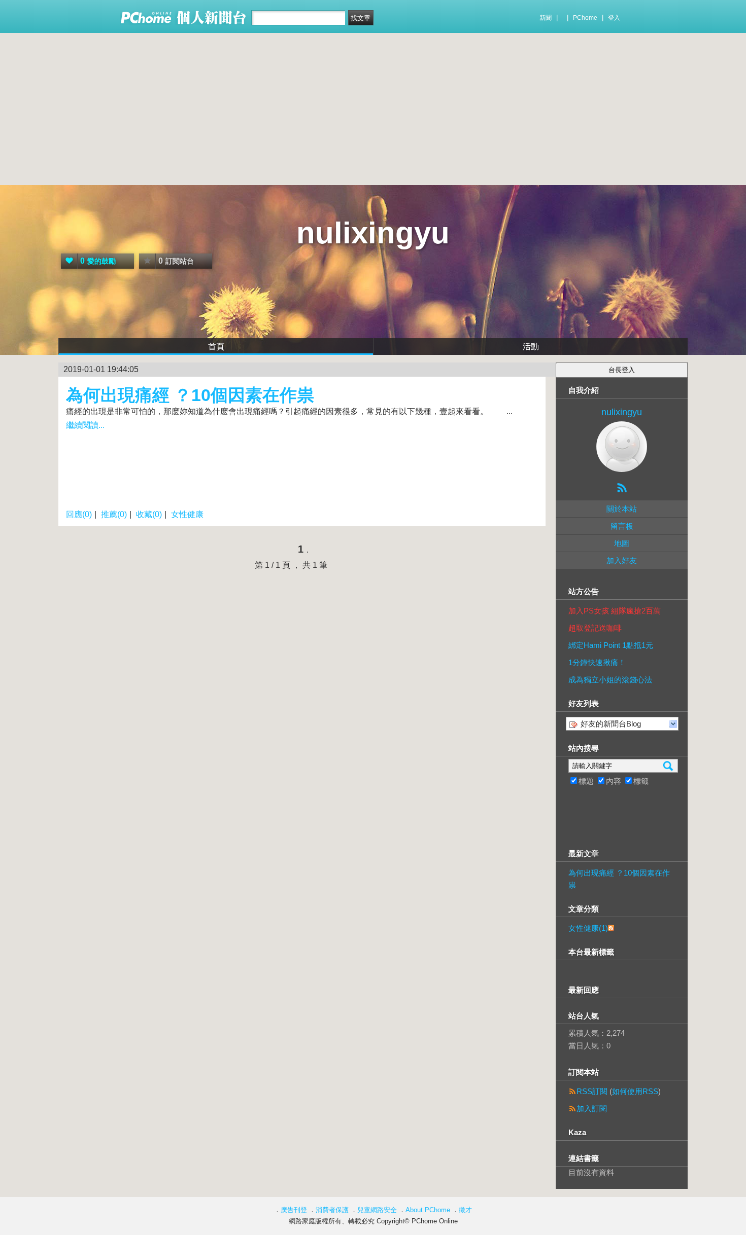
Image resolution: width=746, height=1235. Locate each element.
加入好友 (621, 560)
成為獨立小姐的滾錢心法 (610, 679)
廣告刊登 (294, 1210)
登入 (614, 17)
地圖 (621, 543)
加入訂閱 (592, 1108)
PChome (585, 17)
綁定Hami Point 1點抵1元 (610, 645)
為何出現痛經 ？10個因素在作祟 (190, 395)
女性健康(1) (588, 928)
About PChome (427, 1210)
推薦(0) (114, 514)
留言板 (622, 526)
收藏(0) (149, 514)
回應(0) (79, 514)
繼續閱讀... (85, 425)
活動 (531, 346)
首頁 (216, 346)
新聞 (545, 17)
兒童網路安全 (377, 1210)
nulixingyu (373, 233)
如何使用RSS (635, 1091)
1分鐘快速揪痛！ (597, 662)
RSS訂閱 (592, 1091)
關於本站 (621, 508)
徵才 (465, 1210)
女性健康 (187, 514)
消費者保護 (332, 1210)
